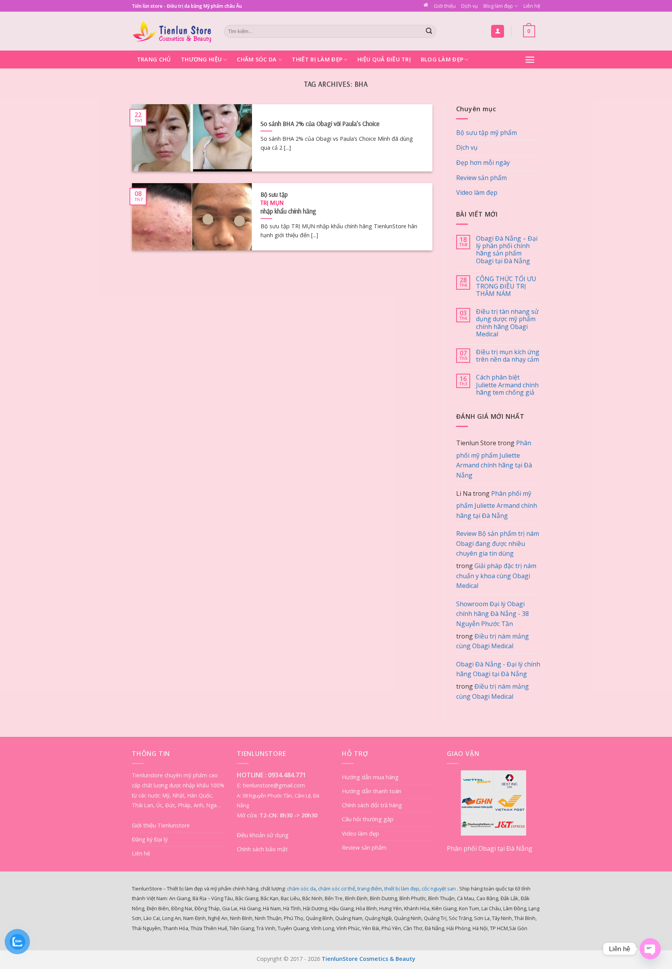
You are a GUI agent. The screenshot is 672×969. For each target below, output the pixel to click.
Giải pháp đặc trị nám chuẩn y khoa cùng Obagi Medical (496, 575)
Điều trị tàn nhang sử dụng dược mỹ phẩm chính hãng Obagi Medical (507, 323)
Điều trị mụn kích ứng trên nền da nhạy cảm (507, 355)
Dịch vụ (469, 5)
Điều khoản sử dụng (263, 835)
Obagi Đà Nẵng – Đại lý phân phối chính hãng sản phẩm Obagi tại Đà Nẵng (506, 250)
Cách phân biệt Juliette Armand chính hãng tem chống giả (507, 385)
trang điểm (369, 888)
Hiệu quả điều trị (384, 59)
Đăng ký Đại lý (150, 839)
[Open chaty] (650, 948)
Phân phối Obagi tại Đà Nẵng (489, 848)
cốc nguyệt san (439, 888)
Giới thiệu (445, 5)
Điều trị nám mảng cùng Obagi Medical (492, 641)
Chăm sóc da (256, 59)
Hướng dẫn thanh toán (371, 791)
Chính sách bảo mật (262, 849)
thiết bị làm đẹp (401, 888)
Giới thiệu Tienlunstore (161, 825)
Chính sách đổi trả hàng (372, 805)
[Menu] (530, 59)
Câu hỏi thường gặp (368, 819)
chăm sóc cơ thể (336, 888)
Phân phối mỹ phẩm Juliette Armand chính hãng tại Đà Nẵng (494, 459)
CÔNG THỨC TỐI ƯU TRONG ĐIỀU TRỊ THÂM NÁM (506, 286)
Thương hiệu (201, 59)
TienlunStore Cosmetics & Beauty (368, 958)
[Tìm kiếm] (429, 31)
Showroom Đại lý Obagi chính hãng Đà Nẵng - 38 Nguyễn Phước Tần (492, 614)
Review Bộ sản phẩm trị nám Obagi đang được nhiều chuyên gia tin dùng (497, 543)
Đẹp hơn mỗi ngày (483, 162)
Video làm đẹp (476, 192)
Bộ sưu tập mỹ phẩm (486, 132)
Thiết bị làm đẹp (317, 59)
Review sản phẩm (481, 177)
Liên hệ (531, 5)
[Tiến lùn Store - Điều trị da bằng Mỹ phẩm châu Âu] (172, 31)
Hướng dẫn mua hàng (370, 777)
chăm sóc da (301, 888)
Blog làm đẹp (498, 5)
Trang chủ (154, 59)
